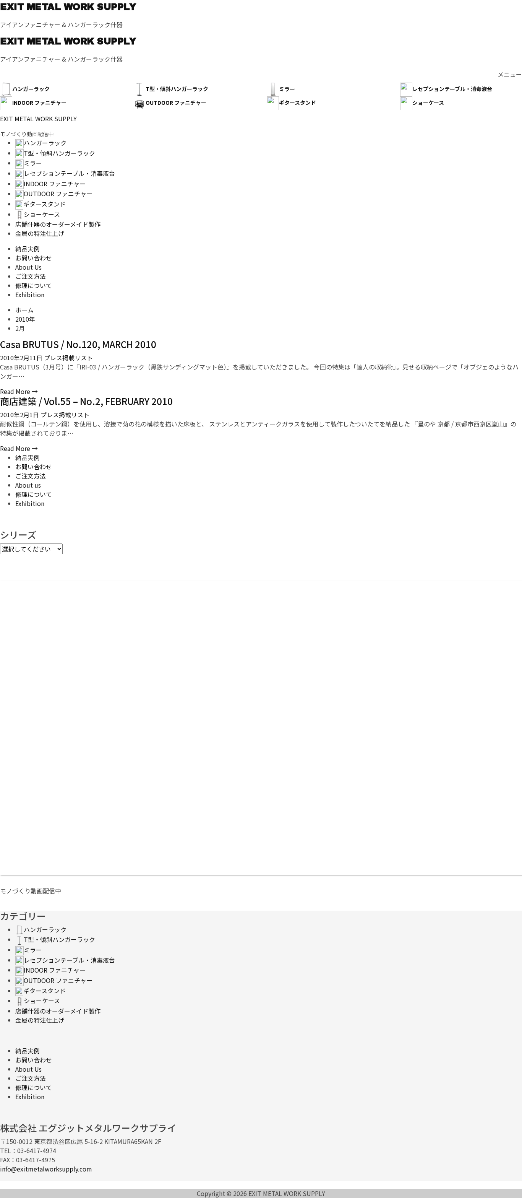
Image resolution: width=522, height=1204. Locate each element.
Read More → (19, 391)
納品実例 (27, 457)
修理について (33, 494)
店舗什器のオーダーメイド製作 (58, 1010)
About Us (28, 1069)
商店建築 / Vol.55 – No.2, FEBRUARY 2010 (86, 401)
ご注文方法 (30, 475)
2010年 (25, 319)
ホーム (24, 309)
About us (28, 485)
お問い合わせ (33, 466)
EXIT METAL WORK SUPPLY (68, 7)
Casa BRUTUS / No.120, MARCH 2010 (78, 344)
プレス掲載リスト (67, 357)
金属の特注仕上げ (39, 1020)
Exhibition (29, 503)
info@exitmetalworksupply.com (46, 1168)
